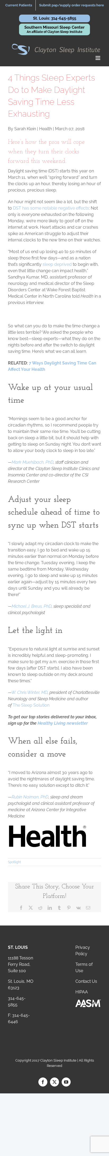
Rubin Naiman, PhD (30, 796)
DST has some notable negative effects (51, 208)
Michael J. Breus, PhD (32, 606)
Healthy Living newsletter (63, 723)
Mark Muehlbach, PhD (32, 462)
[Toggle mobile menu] (98, 58)
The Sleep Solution (31, 705)
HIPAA (81, 991)
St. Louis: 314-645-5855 (54, 18)
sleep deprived (57, 264)
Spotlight (14, 862)
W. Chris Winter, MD (29, 692)
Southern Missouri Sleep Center (54, 29)
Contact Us (86, 981)
